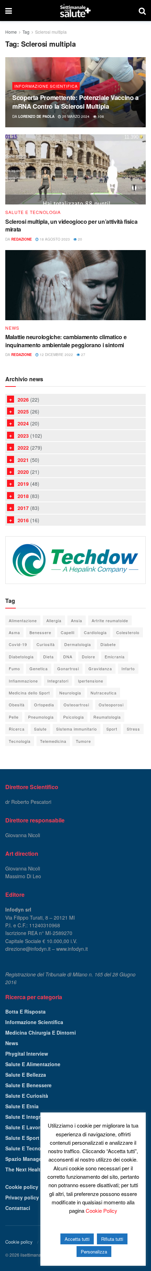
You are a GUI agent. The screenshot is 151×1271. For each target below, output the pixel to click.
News (12, 328)
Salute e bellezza (25, 1074)
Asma (14, 632)
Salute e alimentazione (32, 1064)
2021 (23, 459)
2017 (23, 507)
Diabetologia (21, 656)
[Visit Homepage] (75, 11)
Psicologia (73, 717)
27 (82, 354)
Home (11, 32)
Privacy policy (22, 1197)
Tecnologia (20, 741)
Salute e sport (22, 1137)
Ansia (76, 620)
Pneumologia (41, 717)
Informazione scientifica (46, 86)
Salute (40, 729)
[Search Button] (142, 10)
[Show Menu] (8, 10)
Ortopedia (44, 704)
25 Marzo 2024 (75, 116)
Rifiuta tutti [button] (112, 1239)
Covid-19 (18, 644)
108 (100, 116)
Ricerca (17, 729)
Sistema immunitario (76, 729)
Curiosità (46, 644)
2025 (23, 411)
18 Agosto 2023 (54, 239)
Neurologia (70, 692)
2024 (23, 423)
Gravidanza (100, 668)
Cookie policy (21, 1186)
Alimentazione (23, 620)
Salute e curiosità (26, 1095)
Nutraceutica (104, 692)
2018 (23, 495)
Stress (133, 729)
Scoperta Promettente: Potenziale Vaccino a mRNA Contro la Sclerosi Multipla (75, 102)
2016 (23, 520)
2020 (23, 471)
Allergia (53, 620)
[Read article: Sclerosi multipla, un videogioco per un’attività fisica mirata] (75, 169)
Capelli (67, 632)
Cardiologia (95, 632)
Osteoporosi (111, 704)
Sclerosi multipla (51, 32)
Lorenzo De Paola (36, 116)
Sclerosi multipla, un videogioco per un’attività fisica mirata (71, 225)
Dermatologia (77, 644)
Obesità (17, 704)
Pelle (14, 717)
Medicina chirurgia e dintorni (40, 1032)
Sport (111, 729)
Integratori (57, 681)
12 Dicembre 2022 (56, 354)
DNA (67, 656)
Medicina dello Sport (29, 692)
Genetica (38, 668)
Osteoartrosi (76, 704)
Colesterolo (127, 632)
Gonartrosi (68, 668)
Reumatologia (107, 717)
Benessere (40, 632)
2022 (23, 447)
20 (79, 239)
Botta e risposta (25, 1011)
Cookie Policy (101, 1210)
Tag (25, 32)
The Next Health (24, 1169)
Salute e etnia (22, 1106)
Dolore (88, 656)
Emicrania (115, 656)
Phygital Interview (26, 1053)
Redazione (21, 239)
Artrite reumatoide (110, 620)
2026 (23, 399)
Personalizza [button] (94, 1251)
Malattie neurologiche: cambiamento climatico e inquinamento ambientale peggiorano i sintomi (65, 341)
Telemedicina (53, 741)
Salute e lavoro (24, 1127)
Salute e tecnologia (33, 212)
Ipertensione (90, 681)
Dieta (48, 656)
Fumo (14, 668)
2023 (23, 435)
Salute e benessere (28, 1085)
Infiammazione (23, 681)
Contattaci (17, 1207)
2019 (23, 483)
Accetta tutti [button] (77, 1239)
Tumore (83, 741)
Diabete (108, 644)
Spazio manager (24, 1158)
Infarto (128, 668)
